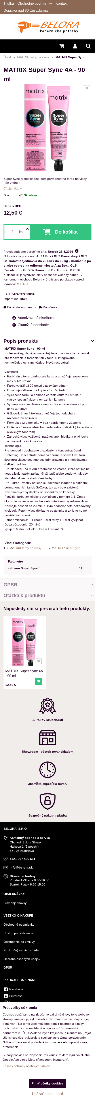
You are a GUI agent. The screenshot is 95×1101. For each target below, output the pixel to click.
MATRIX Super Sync (66, 548)
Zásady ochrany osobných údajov (26, 1066)
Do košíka (66, 232)
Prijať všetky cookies (47, 1083)
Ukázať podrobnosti (47, 1094)
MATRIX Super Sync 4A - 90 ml (24, 673)
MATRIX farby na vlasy (26, 548)
